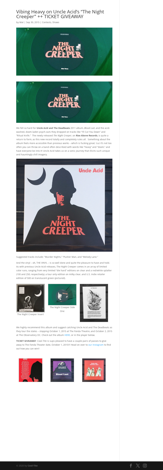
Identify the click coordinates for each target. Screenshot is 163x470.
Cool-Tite (33, 465)
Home (72, 6)
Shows (94, 6)
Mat (21, 22)
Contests (46, 22)
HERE (67, 335)
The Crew (128, 6)
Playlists (105, 6)
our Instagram (95, 344)
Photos (83, 6)
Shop (116, 6)
